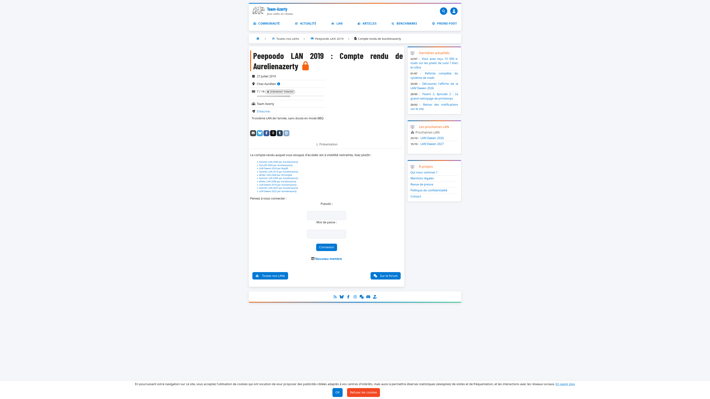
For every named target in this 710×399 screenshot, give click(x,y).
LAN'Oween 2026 (432, 138)
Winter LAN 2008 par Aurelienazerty (277, 181)
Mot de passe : (326, 222)
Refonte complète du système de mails (434, 75)
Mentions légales (422, 178)
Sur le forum (389, 276)
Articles (369, 23)
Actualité (308, 23)
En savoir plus (565, 384)
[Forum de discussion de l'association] (361, 297)
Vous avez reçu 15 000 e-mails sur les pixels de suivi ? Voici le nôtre (434, 63)
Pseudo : (327, 204)
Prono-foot (447, 23)
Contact (415, 196)
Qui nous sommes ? (423, 172)
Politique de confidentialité (428, 190)
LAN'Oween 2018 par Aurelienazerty (278, 184)
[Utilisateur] (454, 11)
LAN (339, 23)
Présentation (328, 144)
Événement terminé (282, 91)
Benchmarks (407, 23)
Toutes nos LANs (273, 276)
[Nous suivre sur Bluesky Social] (341, 297)
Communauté (269, 23)
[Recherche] (443, 11)
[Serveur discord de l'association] (368, 297)
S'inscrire (263, 111)
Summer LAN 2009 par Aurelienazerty (278, 161)
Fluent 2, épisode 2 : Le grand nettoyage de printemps (434, 96)
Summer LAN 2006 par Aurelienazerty (278, 178)
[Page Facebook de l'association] (348, 297)
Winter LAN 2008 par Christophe (275, 174)
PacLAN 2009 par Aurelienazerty (276, 165)
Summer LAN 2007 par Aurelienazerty (278, 187)
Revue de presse (421, 184)
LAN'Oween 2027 (432, 144)
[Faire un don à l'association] (375, 297)
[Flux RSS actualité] (335, 297)
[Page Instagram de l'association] (355, 297)
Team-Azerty (277, 9)
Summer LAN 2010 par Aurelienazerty (278, 171)
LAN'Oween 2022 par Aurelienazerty (278, 191)
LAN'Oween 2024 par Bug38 (273, 168)
